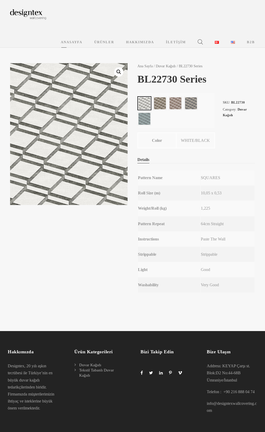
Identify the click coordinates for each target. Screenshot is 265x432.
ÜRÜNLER (104, 42)
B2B (251, 42)
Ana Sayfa (145, 66)
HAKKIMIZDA (140, 42)
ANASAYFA (71, 42)
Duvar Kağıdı (166, 66)
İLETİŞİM (176, 42)
